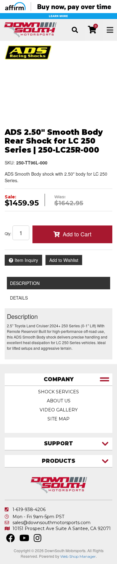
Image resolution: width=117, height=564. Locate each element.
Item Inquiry (26, 260)
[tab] (58, 379)
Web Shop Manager (78, 556)
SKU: (10, 162)
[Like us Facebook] (10, 540)
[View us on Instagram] (37, 540)
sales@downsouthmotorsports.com (51, 522)
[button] (75, 30)
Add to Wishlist (63, 260)
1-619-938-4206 (29, 509)
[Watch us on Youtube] (24, 540)
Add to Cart (77, 234)
